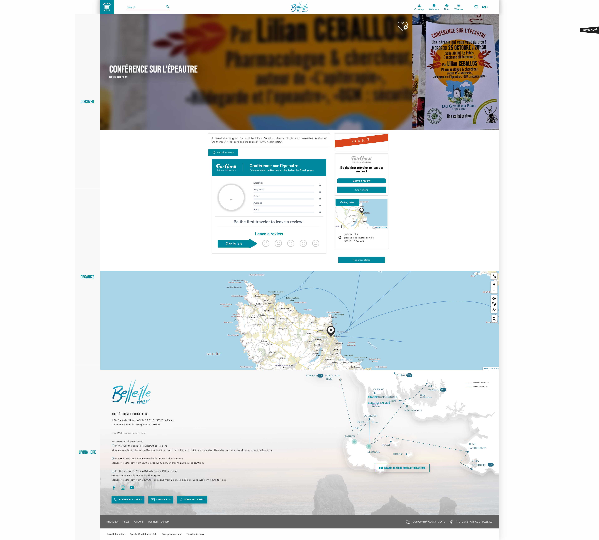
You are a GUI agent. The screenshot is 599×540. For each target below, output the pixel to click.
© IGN (384, 227)
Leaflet (377, 227)
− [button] (494, 290)
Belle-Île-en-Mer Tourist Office (130, 414)
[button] (485, 6)
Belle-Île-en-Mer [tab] (379, 403)
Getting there (347, 202)
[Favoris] (476, 7)
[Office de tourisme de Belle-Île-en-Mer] (131, 391)
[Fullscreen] (494, 276)
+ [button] (494, 284)
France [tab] (373, 397)
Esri (491, 368)
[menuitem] (299, 7)
